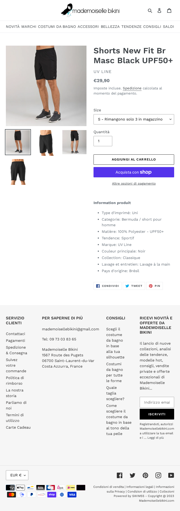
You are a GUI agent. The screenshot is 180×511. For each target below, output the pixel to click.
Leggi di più (155, 437)
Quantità (101, 132)
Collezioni (167, 491)
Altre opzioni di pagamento (134, 183)
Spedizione (132, 88)
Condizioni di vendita (109, 487)
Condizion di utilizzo (143, 491)
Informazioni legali (139, 487)
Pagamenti (15, 340)
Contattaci (15, 334)
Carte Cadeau (18, 427)
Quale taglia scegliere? (115, 393)
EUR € (16, 475)
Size (97, 110)
